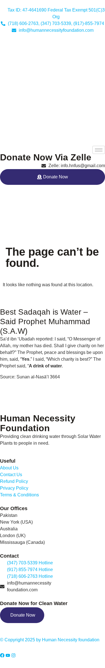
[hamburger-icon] (98, 150)
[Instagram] (13, 655)
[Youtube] (8, 655)
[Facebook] (2, 655)
